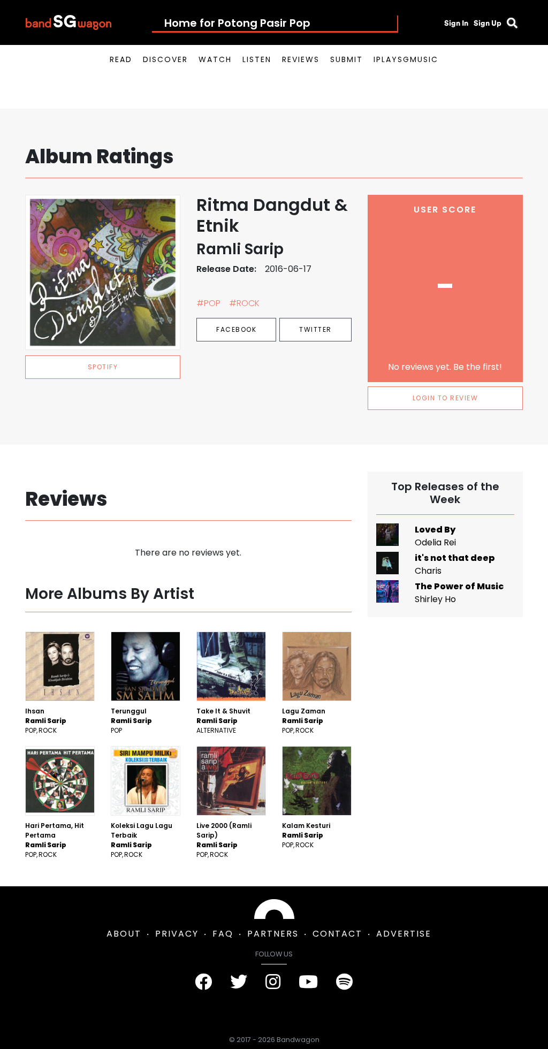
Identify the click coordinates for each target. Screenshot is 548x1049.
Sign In (456, 23)
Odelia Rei (435, 542)
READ (121, 59)
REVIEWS (300, 59)
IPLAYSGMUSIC (406, 59)
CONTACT (337, 934)
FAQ (222, 934)
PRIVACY (177, 934)
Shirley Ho (435, 599)
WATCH (215, 59)
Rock (48, 730)
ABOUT (123, 934)
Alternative (216, 730)
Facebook (236, 329)
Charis (428, 571)
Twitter (315, 329)
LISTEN (256, 59)
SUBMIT (346, 59)
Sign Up (487, 23)
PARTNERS (273, 934)
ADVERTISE (403, 934)
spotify (103, 366)
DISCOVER (165, 59)
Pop (30, 730)
